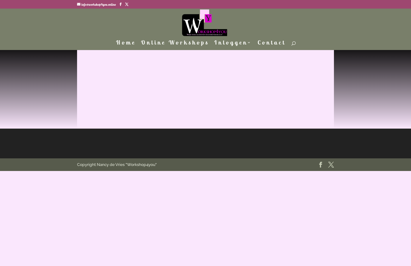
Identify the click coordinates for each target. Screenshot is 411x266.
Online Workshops (175, 43)
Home (126, 43)
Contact (272, 43)
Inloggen (231, 43)
